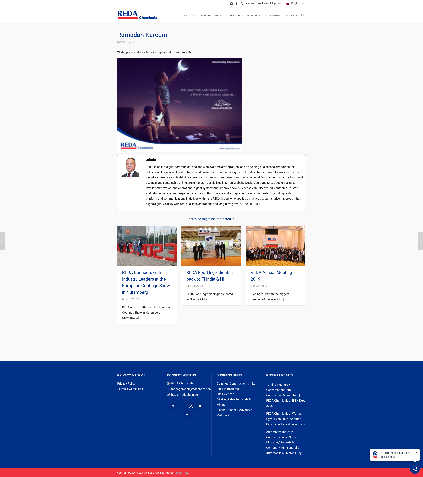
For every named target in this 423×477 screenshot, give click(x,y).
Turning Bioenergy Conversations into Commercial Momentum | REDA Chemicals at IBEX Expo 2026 (285, 395)
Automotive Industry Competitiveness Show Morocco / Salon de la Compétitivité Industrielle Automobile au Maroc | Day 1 (285, 442)
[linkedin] (232, 3)
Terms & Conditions (130, 388)
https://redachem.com (186, 394)
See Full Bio (250, 204)
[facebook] (237, 3)
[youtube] (248, 3)
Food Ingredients (228, 388)
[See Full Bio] (260, 204)
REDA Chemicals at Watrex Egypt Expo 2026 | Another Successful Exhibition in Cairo (285, 419)
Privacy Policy (126, 383)
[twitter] (242, 3)
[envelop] (253, 3)
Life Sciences (225, 394)
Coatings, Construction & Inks (236, 383)
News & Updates (272, 3)
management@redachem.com (191, 389)
